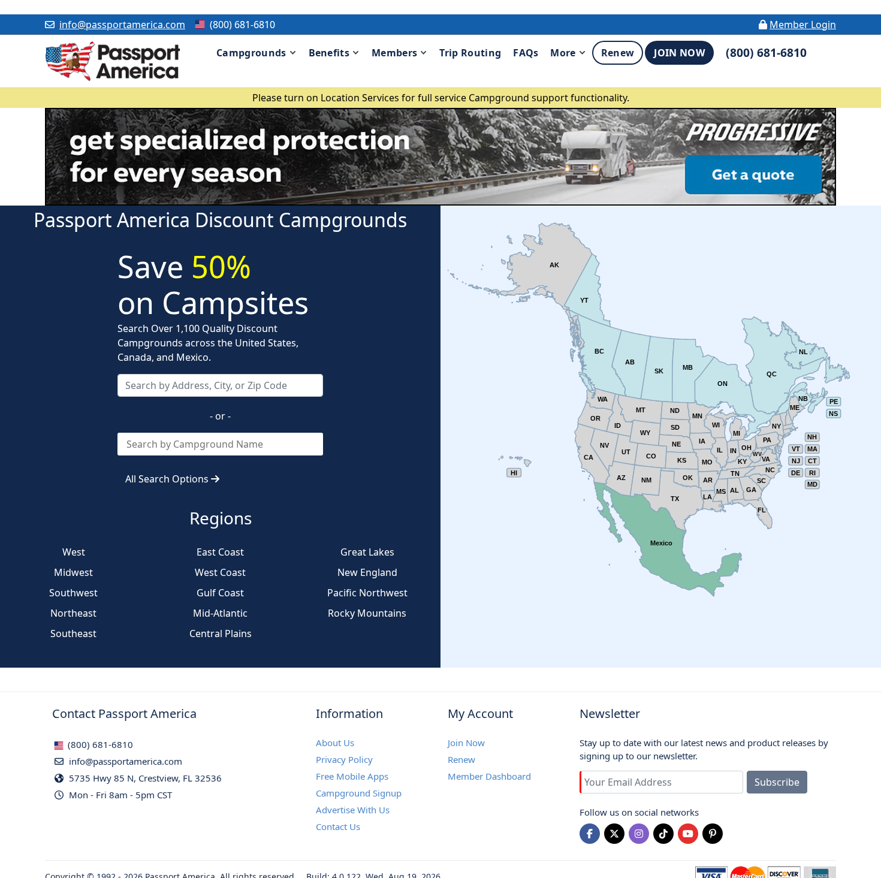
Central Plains (220, 633)
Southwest (73, 592)
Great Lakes (367, 552)
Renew (461, 759)
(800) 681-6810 (99, 744)
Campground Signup (359, 793)
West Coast (220, 572)
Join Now (466, 743)
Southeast (73, 633)
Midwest (73, 572)
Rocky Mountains (367, 613)
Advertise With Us (353, 810)
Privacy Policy (344, 759)
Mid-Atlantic (220, 613)
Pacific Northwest (367, 592)
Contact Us (338, 826)
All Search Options (168, 478)
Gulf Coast (220, 592)
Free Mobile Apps (352, 776)
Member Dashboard (489, 776)
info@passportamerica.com (122, 24)
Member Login (803, 24)
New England (367, 572)
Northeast (73, 613)
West (73, 552)
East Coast (220, 552)
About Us (335, 743)
